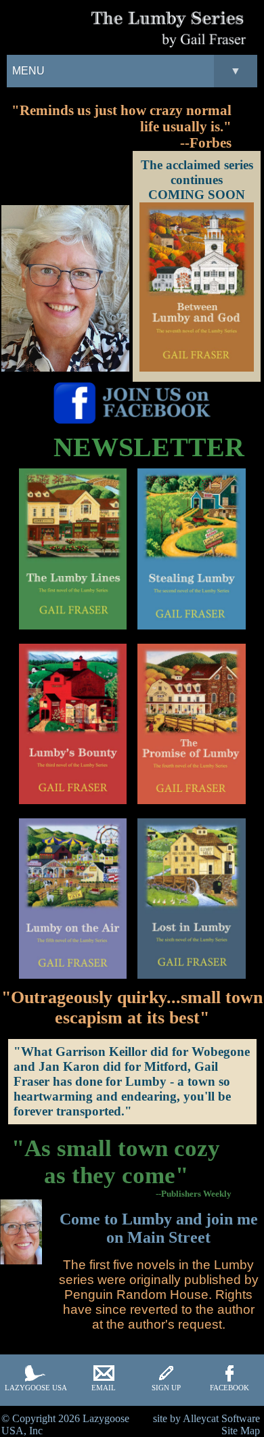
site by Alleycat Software (206, 1418)
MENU (127, 70)
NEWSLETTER (148, 447)
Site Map (240, 1430)
